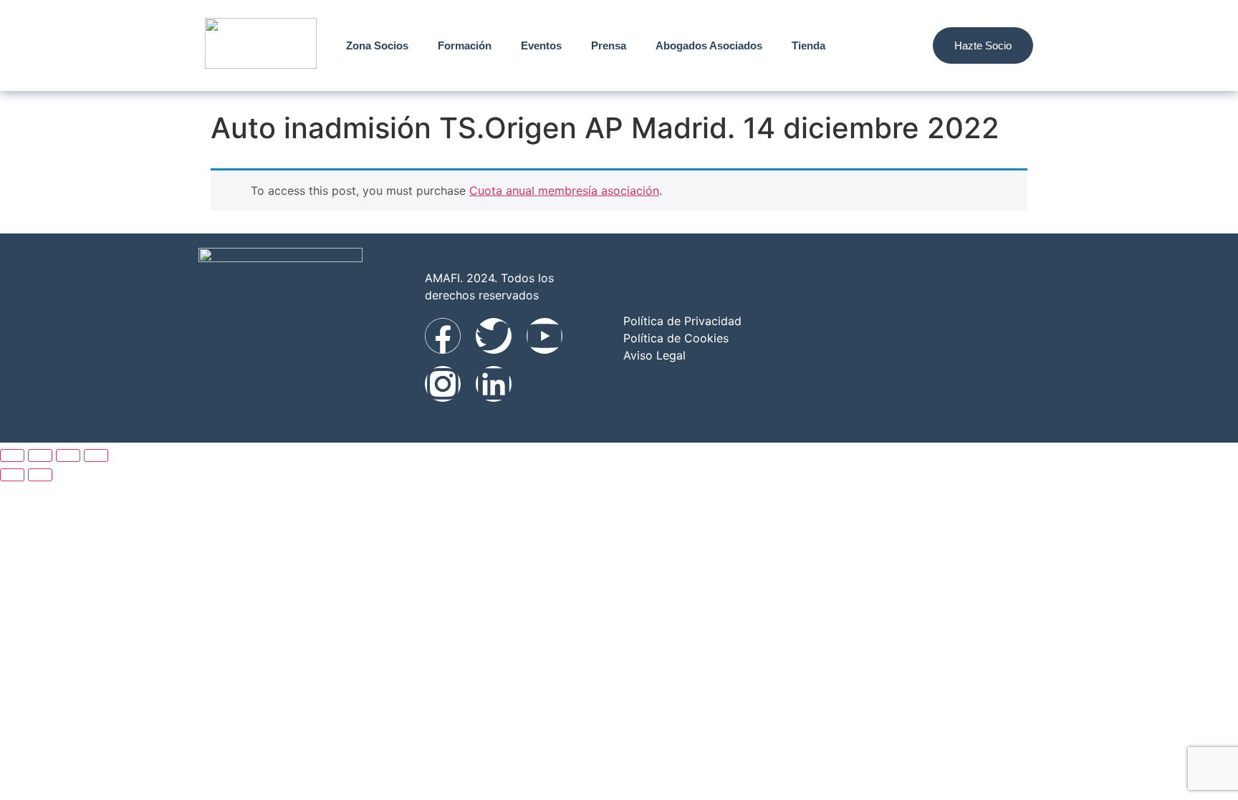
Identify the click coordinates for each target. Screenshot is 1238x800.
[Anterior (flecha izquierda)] (12, 474)
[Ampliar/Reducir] (12, 455)
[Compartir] (68, 455)
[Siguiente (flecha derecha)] (40, 474)
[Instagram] (443, 384)
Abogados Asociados (709, 45)
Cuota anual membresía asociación (564, 190)
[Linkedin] (494, 384)
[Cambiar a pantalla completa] (40, 455)
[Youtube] (544, 336)
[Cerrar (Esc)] (96, 455)
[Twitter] (494, 336)
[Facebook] (443, 336)
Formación (464, 45)
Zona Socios (377, 45)
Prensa (608, 45)
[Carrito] (901, 45)
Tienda (808, 45)
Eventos (541, 45)
